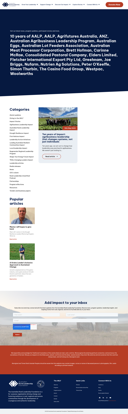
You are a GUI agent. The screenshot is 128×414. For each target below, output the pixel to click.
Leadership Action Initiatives (20, 139)
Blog (99, 387)
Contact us (100, 384)
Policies (78, 384)
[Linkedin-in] (103, 398)
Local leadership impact (18, 148)
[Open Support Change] (52, 4)
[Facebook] (99, 398)
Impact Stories (15, 121)
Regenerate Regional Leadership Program (21, 152)
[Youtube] (110, 398)
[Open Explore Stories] (84, 4)
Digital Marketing (72, 411)
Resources (13, 188)
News (12, 169)
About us (56, 384)
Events (99, 390)
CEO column (14, 173)
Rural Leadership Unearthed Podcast (20, 177)
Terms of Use (79, 390)
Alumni (55, 393)
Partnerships (14, 181)
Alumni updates (15, 115)
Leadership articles (17, 163)
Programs (56, 387)
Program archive (57, 390)
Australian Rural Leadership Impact (19, 129)
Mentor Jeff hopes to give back (20, 228)
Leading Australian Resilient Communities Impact (20, 144)
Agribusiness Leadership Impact (21, 125)
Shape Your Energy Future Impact (22, 157)
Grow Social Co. (112, 400)
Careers (55, 396)
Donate (55, 398)
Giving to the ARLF (16, 118)
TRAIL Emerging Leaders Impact (21, 160)
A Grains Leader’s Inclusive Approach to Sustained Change (21, 265)
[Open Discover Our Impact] (70, 4)
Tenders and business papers (20, 191)
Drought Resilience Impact (19, 133)
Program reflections (17, 184)
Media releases (15, 166)
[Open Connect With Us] (99, 4)
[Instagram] (107, 398)
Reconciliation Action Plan (82, 387)
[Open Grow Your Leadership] (37, 4)
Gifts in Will (56, 401)
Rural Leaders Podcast (103, 393)
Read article (13, 239)
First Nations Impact (17, 136)
